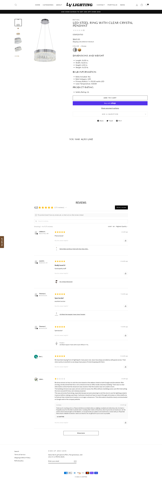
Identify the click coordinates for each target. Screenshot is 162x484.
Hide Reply (58, 405)
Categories (48, 5)
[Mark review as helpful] (125, 240)
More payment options (110, 108)
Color (79, 46)
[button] (66, 207)
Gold (79, 50)
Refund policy (19, 461)
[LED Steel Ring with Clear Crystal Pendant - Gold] (31, 188)
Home (37, 5)
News (122, 5)
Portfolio (112, 5)
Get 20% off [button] (2, 242)
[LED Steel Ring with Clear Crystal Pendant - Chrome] (29, 188)
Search (16, 451)
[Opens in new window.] (37, 358)
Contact (101, 5)
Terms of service (19, 454)
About (59, 5)
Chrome (75, 50)
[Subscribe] (75, 461)
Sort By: (112, 226)
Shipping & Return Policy (22, 458)
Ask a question (110, 114)
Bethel (76, 20)
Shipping (75, 42)
